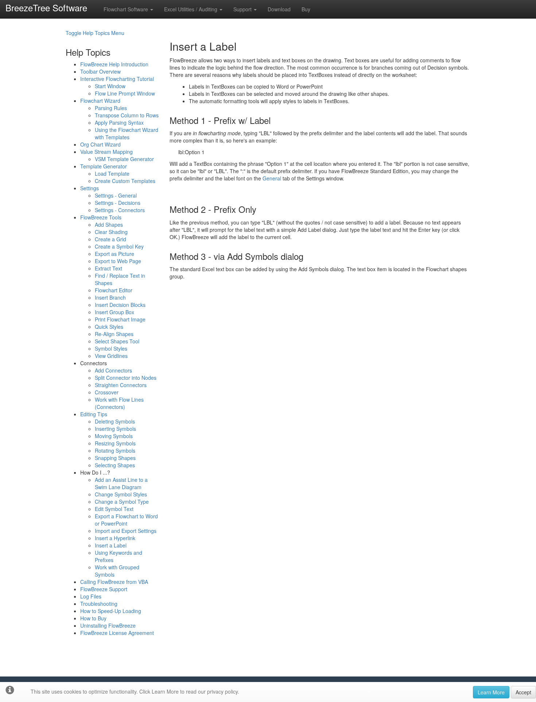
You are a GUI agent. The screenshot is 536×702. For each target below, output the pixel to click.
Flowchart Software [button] (126, 9)
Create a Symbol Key (119, 246)
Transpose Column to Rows (127, 115)
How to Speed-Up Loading (110, 611)
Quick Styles (109, 326)
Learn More (491, 692)
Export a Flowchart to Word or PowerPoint (126, 519)
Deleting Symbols (115, 421)
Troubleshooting (98, 603)
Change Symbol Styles (121, 494)
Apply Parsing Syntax (119, 122)
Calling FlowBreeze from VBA (114, 581)
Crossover (107, 392)
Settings (89, 188)
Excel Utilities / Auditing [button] (191, 9)
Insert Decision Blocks (120, 304)
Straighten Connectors (121, 385)
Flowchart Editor (113, 290)
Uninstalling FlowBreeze (108, 625)
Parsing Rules (111, 108)
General (272, 178)
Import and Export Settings (125, 530)
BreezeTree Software (46, 7)
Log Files (90, 596)
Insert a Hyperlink (115, 538)
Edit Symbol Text (114, 508)
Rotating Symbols (115, 450)
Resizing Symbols (115, 443)
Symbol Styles (111, 348)
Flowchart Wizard (100, 100)
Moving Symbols (114, 436)
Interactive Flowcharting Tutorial (117, 78)
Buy (306, 9)
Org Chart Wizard (100, 144)
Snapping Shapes (115, 457)
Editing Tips (93, 414)
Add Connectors (113, 370)
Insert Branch (110, 297)
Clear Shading (111, 231)
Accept (523, 692)
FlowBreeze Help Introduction (114, 64)
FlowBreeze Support (103, 589)
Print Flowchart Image (120, 319)
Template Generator (103, 166)
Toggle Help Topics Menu (95, 32)
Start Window (110, 86)
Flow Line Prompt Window (125, 93)
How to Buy (93, 618)
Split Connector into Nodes (125, 377)
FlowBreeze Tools (100, 217)
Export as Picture (114, 253)
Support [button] (243, 9)
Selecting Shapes (115, 465)
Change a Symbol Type (122, 501)
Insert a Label (111, 545)
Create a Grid (110, 239)
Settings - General (116, 195)
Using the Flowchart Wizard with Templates (126, 133)
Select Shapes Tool (117, 341)
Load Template (112, 173)
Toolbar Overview (100, 71)
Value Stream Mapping (106, 151)
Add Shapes (109, 224)
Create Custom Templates (125, 180)
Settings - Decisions (117, 202)
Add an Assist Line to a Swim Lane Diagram (121, 483)
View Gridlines (111, 355)
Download (279, 9)
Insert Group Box (114, 312)
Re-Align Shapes (114, 334)
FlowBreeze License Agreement (117, 632)
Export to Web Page (118, 261)
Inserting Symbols (115, 428)
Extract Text (108, 268)
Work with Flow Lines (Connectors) (119, 403)
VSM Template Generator (124, 159)
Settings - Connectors (120, 210)
